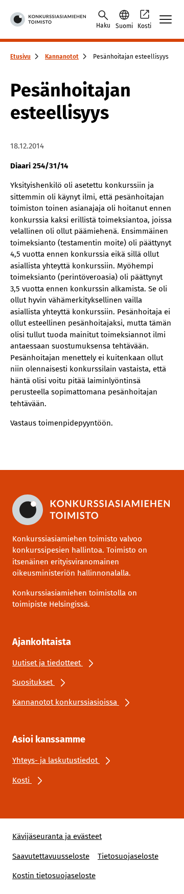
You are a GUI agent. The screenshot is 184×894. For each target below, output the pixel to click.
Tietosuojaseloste (128, 856)
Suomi (124, 26)
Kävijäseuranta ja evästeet (57, 836)
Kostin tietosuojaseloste (54, 875)
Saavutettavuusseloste (50, 856)
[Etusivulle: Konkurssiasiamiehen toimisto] (48, 19)
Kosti (144, 26)
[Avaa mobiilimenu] (165, 19)
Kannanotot (62, 56)
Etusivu (20, 56)
